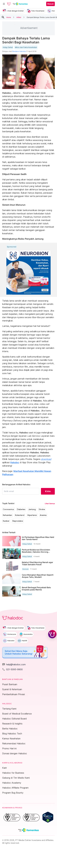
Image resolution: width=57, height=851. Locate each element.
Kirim (48, 491)
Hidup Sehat (8, 47)
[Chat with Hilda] (52, 634)
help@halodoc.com (14, 664)
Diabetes (21, 509)
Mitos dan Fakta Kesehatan (26, 47)
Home (8, 17)
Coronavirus (8, 509)
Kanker (6, 521)
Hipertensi (32, 515)
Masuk (50, 4)
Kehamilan (7, 515)
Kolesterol (19, 515)
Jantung (32, 509)
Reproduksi (17, 521)
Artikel (18, 17)
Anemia (43, 515)
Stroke (42, 509)
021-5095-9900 (12, 669)
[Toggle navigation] (4, 3)
